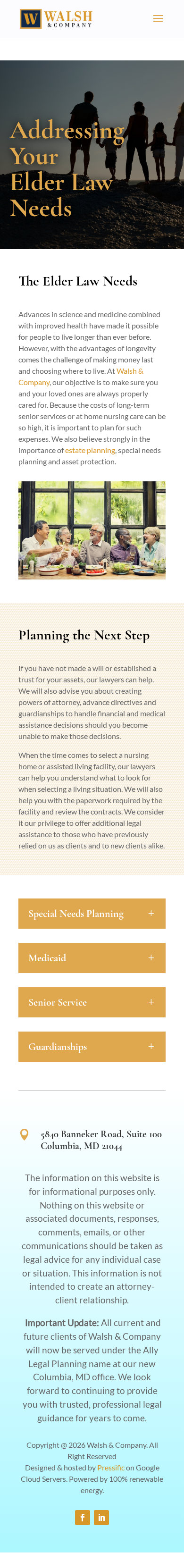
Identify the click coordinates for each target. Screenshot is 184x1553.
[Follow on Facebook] (82, 1517)
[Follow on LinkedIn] (101, 1517)
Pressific (111, 1467)
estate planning (90, 449)
